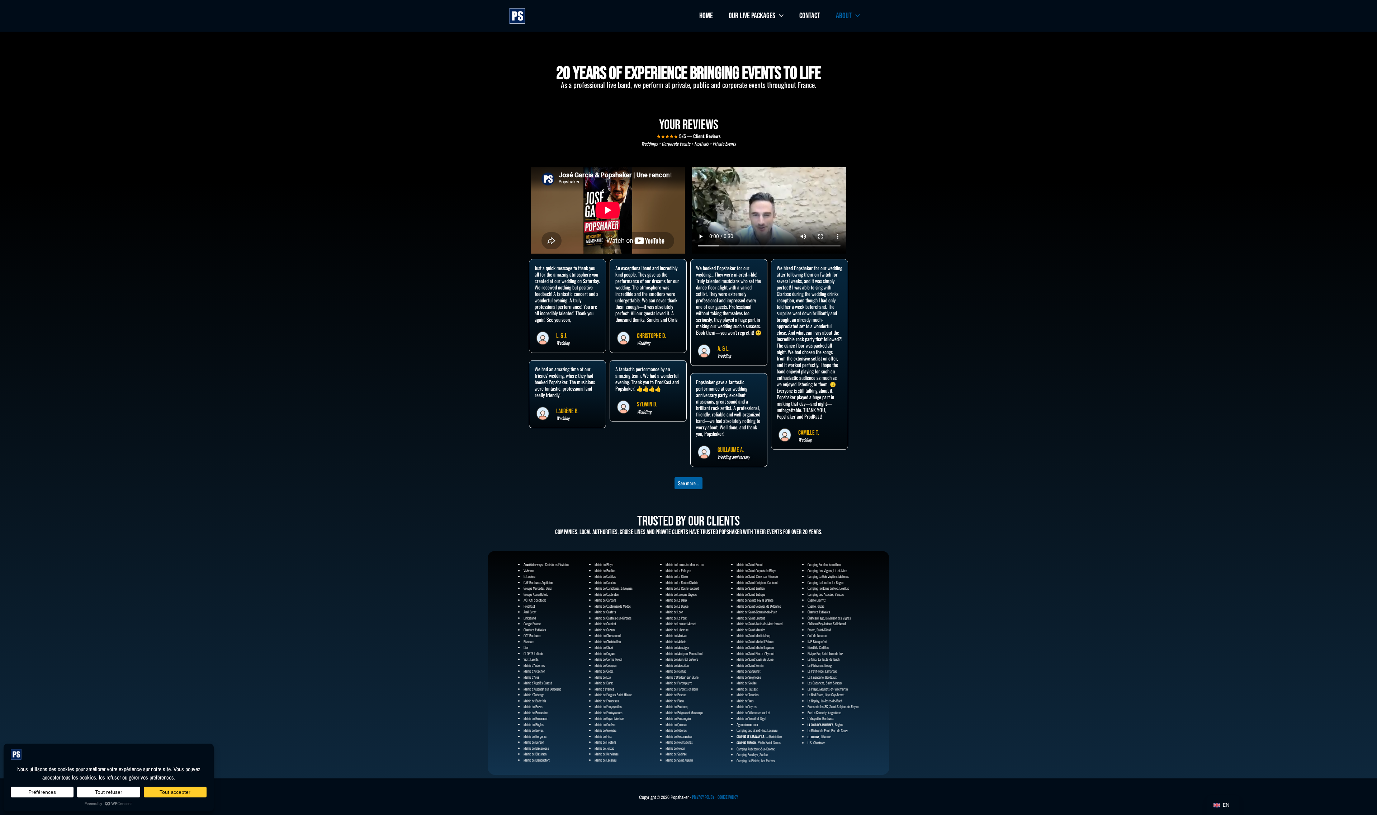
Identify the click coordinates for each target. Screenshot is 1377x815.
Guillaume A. (731, 450)
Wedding (562, 418)
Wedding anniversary (734, 457)
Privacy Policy (703, 797)
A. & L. (723, 349)
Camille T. (808, 433)
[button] (779, 16)
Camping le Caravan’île (750, 737)
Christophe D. (651, 336)
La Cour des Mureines (820, 725)
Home (706, 16)
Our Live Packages (752, 16)
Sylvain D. (647, 404)
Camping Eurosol (747, 743)
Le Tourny (813, 737)
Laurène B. (567, 411)
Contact (809, 16)
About (844, 16)
